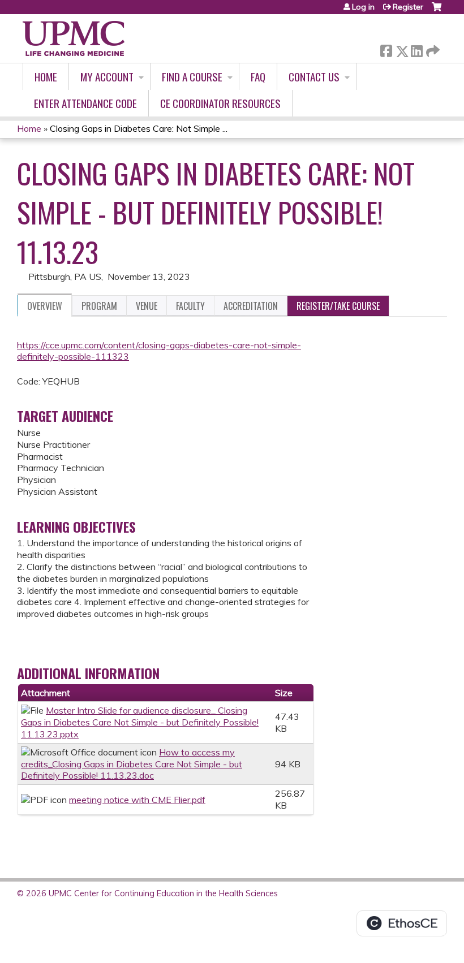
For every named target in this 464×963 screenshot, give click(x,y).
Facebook (386, 48)
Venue (146, 306)
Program (99, 306)
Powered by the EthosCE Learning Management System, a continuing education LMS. (401, 923)
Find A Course (192, 76)
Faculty (190, 306)
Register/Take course (338, 306)
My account (107, 76)
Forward (431, 48)
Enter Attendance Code (85, 103)
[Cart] (436, 11)
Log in (363, 7)
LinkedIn (416, 48)
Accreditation (251, 306)
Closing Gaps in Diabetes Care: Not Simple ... (138, 128)
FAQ (258, 76)
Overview (44, 306)
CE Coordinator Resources (220, 103)
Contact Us (314, 76)
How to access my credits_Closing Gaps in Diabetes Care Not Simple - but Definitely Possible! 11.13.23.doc (131, 763)
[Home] (73, 38)
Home (46, 76)
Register (408, 7)
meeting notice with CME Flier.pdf (137, 799)
